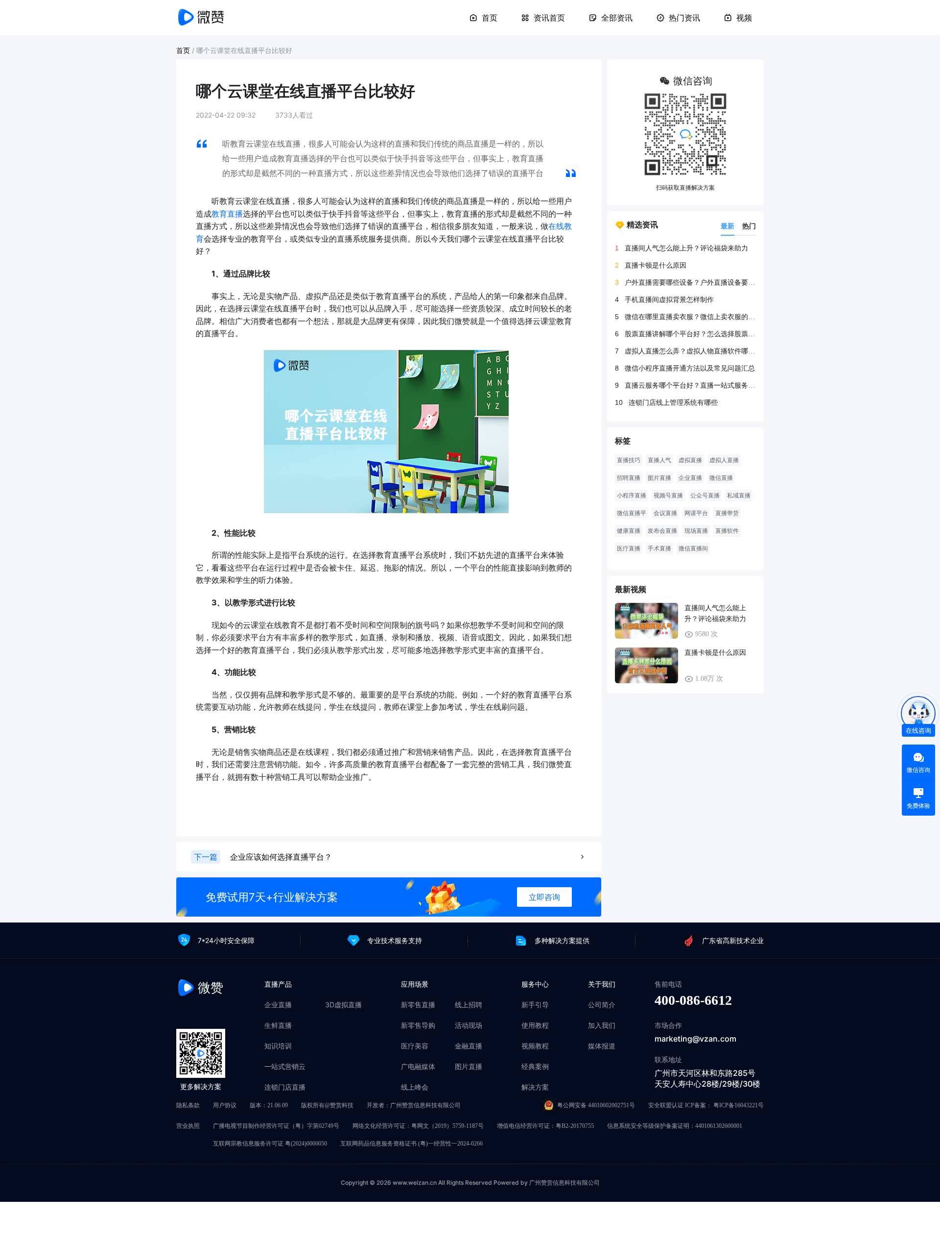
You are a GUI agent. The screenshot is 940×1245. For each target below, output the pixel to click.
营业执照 (188, 1125)
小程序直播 (631, 495)
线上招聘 (468, 1004)
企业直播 (690, 477)
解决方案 (535, 1087)
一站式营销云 (285, 1066)
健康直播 (628, 530)
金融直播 (468, 1046)
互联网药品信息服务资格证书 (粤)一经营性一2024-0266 (411, 1143)
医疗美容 (414, 1046)
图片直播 (659, 477)
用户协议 (224, 1105)
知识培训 (278, 1046)
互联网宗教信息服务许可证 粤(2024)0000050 (270, 1143)
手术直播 (659, 548)
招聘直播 (628, 477)
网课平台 (696, 513)
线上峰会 (414, 1087)
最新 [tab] (727, 226)
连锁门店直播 (285, 1087)
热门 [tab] (749, 226)
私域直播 (739, 495)
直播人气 (659, 460)
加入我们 (601, 1025)
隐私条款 (188, 1105)
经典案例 (535, 1066)
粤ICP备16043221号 (738, 1105)
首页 (489, 18)
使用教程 (535, 1025)
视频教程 (535, 1046)
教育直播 (227, 214)
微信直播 (721, 477)
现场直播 (696, 530)
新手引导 (535, 1004)
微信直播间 (693, 548)
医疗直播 (628, 548)
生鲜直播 (278, 1025)
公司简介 (601, 1004)
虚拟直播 (690, 460)
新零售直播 (418, 1004)
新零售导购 (418, 1025)
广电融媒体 (418, 1066)
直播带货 (727, 513)
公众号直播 (705, 495)
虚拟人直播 (724, 460)
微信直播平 (631, 513)
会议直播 (665, 513)
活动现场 (468, 1025)
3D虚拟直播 (343, 1004)
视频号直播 (668, 495)
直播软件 (727, 530)
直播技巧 (628, 460)
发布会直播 (662, 530)
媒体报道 (601, 1046)
